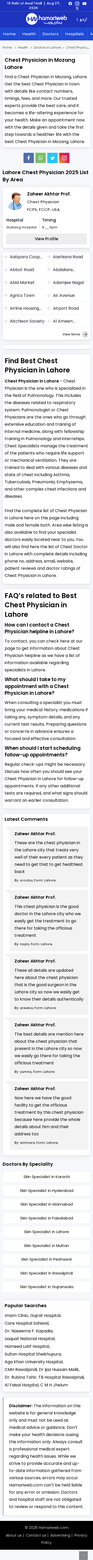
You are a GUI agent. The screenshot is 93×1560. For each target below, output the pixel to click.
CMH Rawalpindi (21, 1369)
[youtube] (84, 3)
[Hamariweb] (46, 19)
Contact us (36, 1535)
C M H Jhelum (54, 1385)
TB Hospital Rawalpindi (61, 1377)
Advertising (60, 1535)
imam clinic (16, 1315)
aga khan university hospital (34, 1362)
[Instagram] (77, 3)
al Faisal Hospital (21, 1385)
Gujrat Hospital (45, 1315)
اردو (83, 20)
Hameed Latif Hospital (27, 1346)
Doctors (50, 33)
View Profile (46, 239)
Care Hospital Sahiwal (27, 1323)
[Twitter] (52, 158)
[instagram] (64, 158)
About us (14, 1535)
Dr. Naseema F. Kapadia (28, 1331)
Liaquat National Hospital (30, 1339)
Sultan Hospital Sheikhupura (33, 1354)
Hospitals (74, 33)
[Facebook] (29, 158)
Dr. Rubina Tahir (20, 1377)
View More (72, 334)
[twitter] (77, 8)
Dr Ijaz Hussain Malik (59, 1369)
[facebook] (70, 3)
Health (29, 33)
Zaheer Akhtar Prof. (49, 194)
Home (9, 33)
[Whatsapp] (40, 158)
